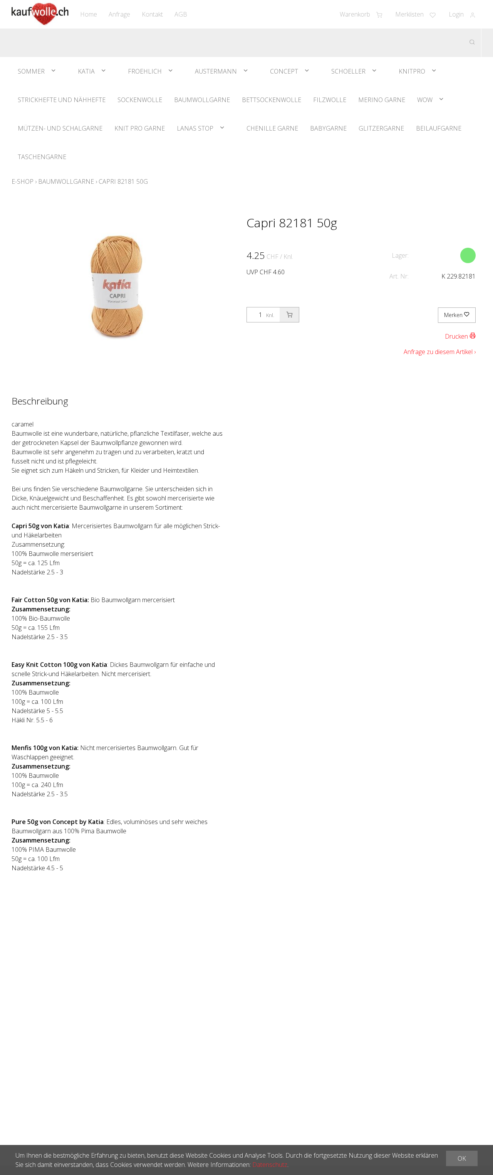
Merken (454, 315)
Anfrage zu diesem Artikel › (440, 351)
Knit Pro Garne (139, 128)
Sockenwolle (139, 100)
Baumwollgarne (202, 100)
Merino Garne (381, 100)
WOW (425, 100)
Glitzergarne (381, 128)
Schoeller (348, 71)
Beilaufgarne (438, 128)
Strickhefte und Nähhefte (62, 100)
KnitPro (412, 71)
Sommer (31, 71)
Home (88, 14)
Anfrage (119, 14)
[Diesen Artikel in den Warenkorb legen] (289, 314)
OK (462, 1158)
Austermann (216, 71)
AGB (180, 14)
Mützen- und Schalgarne (60, 128)
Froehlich (145, 71)
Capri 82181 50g (123, 181)
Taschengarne (42, 157)
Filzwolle (329, 100)
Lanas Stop (195, 128)
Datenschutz (269, 1164)
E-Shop (23, 181)
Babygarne (328, 128)
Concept (284, 71)
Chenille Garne (272, 128)
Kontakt (152, 14)
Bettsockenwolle (271, 100)
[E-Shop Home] (40, 14)
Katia (86, 71)
